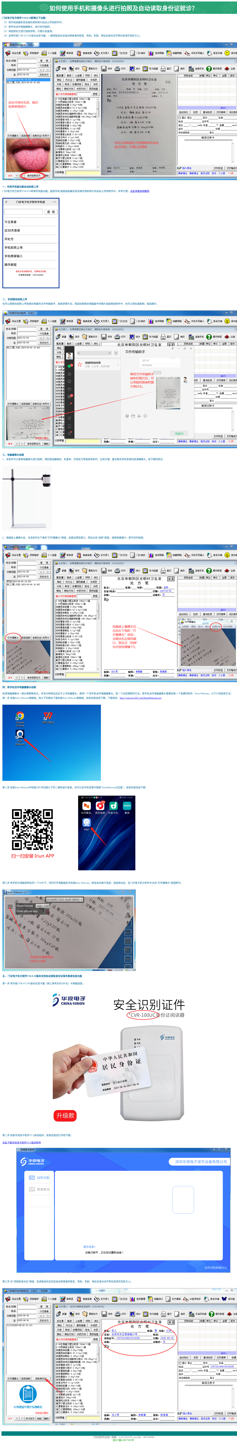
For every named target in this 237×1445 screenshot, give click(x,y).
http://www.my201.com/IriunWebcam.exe (140, 698)
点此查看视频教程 (139, 191)
